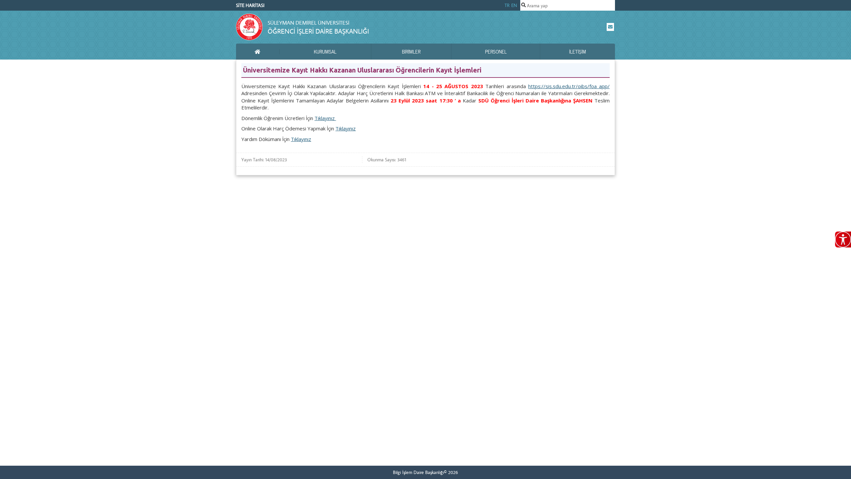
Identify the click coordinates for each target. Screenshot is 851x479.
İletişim (577, 52)
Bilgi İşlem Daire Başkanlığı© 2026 (425, 472)
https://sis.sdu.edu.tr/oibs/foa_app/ (569, 86)
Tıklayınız (325, 118)
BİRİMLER (411, 52)
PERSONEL (496, 52)
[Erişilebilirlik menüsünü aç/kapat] (843, 239)
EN (514, 5)
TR (507, 5)
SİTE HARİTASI (250, 5)
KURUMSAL (325, 52)
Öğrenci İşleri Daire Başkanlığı (318, 31)
